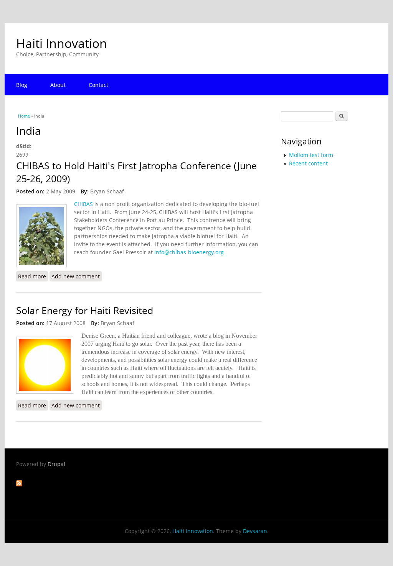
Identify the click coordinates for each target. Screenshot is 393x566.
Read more (33, 276)
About (58, 84)
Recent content (308, 163)
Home (24, 116)
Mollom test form (311, 155)
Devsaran (255, 531)
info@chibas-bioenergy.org (189, 252)
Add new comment (75, 276)
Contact (98, 84)
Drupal (56, 464)
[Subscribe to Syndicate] (19, 484)
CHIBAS (83, 204)
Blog (21, 84)
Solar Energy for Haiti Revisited (84, 310)
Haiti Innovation (61, 43)
